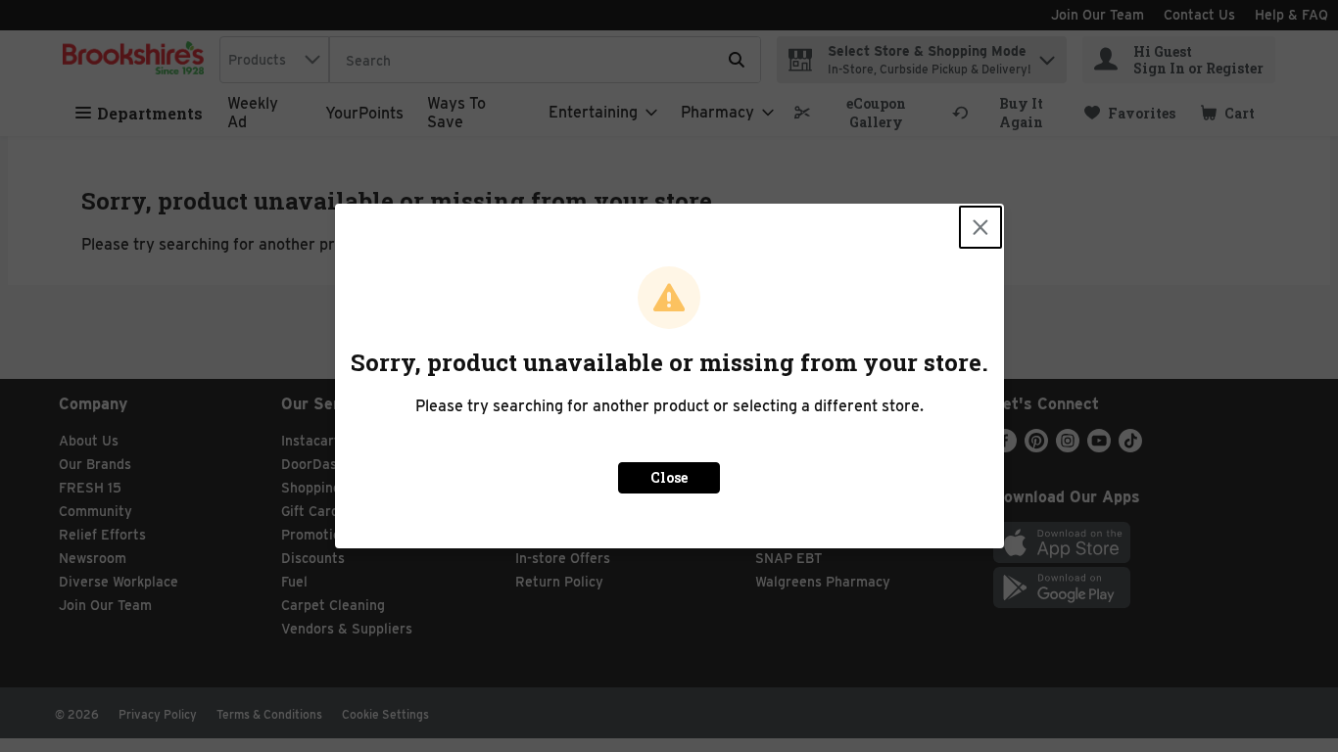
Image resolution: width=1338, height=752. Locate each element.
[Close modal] (980, 227)
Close (669, 477)
